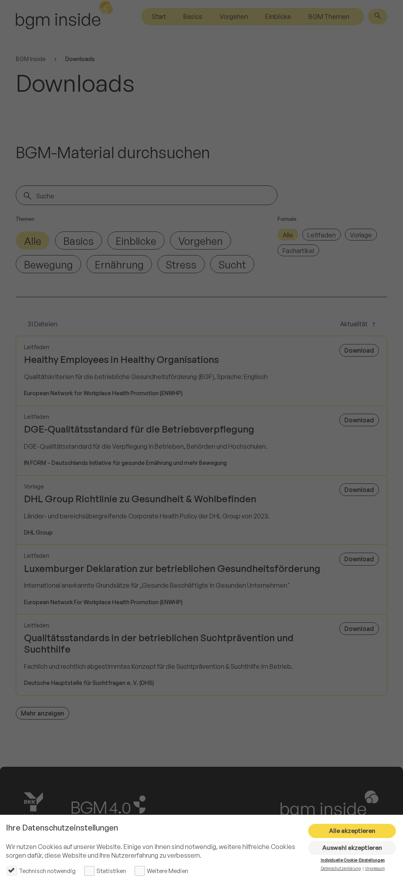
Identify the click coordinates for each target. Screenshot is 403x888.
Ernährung (119, 264)
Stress (181, 264)
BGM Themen (329, 16)
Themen (25, 219)
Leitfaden (321, 235)
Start (159, 16)
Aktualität (354, 324)
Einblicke (278, 16)
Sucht (232, 264)
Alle (32, 241)
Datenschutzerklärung (341, 868)
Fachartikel (298, 251)
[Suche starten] (27, 196)
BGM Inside (31, 59)
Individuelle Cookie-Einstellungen (353, 860)
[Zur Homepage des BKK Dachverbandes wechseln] (40, 805)
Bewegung (48, 264)
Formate (286, 219)
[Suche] (377, 16)
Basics (192, 16)
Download (359, 350)
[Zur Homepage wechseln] (64, 16)
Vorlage (361, 235)
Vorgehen (234, 16)
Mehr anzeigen (42, 713)
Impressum (375, 868)
